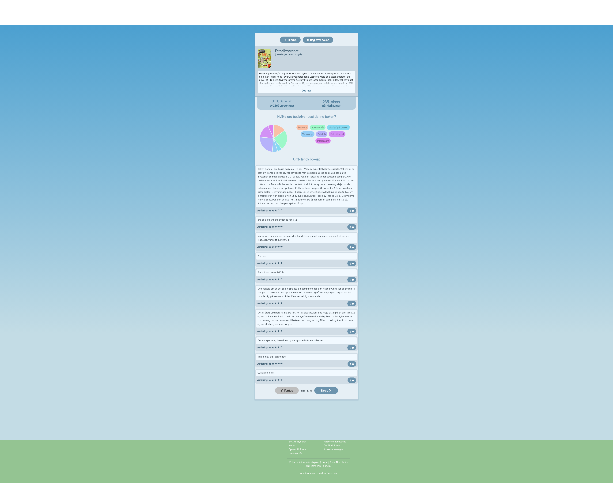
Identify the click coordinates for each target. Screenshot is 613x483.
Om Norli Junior (332, 446)
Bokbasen (332, 473)
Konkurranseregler (334, 449)
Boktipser (320, 21)
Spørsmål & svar (297, 449)
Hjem (277, 21)
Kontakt (293, 446)
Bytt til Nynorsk (297, 442)
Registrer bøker (291, 21)
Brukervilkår (295, 453)
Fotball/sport (337, 134)
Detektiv (322, 134)
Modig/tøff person (338, 127)
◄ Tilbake (290, 40)
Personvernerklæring (335, 442)
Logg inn (333, 21)
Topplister (308, 21)
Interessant (323, 140)
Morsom (302, 127)
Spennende (317, 127)
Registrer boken (319, 40)
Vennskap (307, 134)
